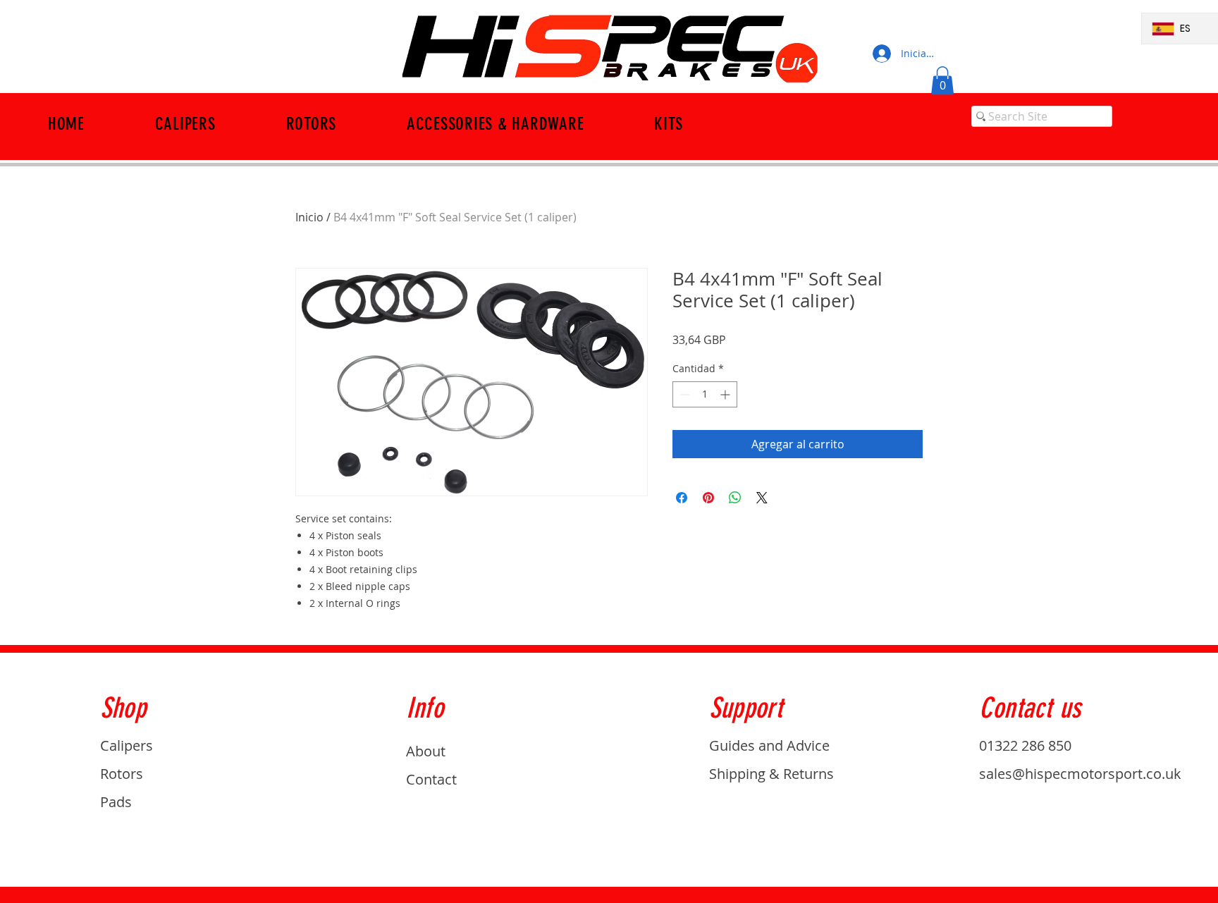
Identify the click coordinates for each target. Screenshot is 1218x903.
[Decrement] (683, 394)
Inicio (309, 217)
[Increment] (726, 394)
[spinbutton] (705, 394)
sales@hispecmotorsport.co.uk (1080, 773)
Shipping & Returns (771, 773)
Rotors (121, 773)
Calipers (126, 745)
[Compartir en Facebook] (681, 497)
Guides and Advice (769, 745)
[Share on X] (761, 497)
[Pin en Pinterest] (708, 497)
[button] (942, 80)
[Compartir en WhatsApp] (735, 497)
